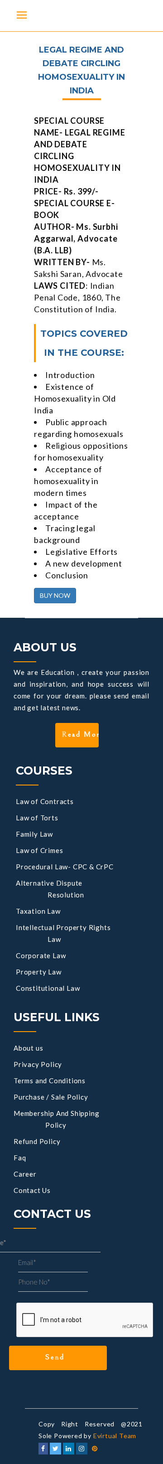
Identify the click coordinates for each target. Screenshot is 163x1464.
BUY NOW (55, 595)
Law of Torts (37, 818)
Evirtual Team (114, 1436)
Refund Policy (37, 1141)
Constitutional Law (48, 988)
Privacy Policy (38, 1064)
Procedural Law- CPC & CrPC (65, 867)
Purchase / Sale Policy (51, 1097)
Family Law (34, 834)
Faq (20, 1158)
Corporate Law (41, 955)
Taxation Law (38, 911)
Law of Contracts (45, 801)
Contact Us (32, 1190)
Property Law (39, 972)
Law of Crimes (39, 850)
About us (28, 1048)
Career (25, 1174)
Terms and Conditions (50, 1080)
